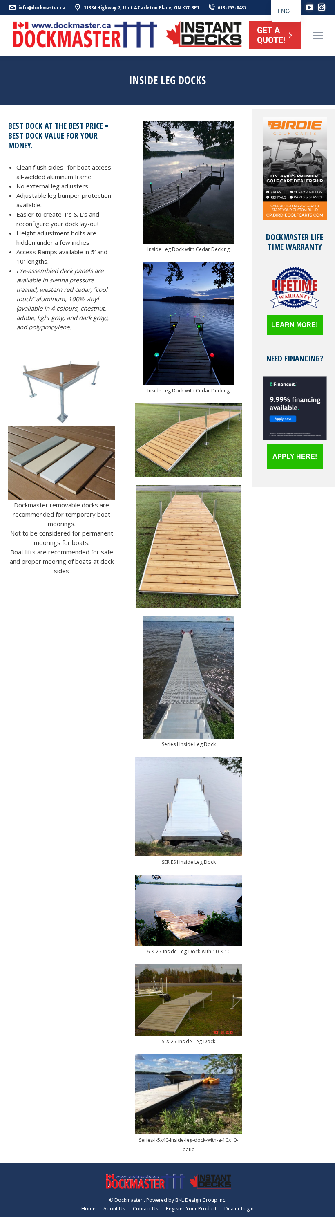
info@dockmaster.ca (41, 7)
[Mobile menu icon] (318, 35)
